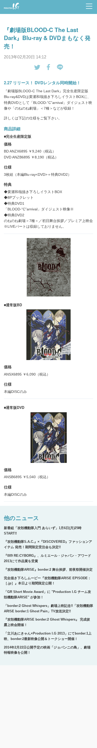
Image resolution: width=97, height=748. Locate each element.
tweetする (37, 67)
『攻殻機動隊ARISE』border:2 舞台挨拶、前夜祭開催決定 (48, 569)
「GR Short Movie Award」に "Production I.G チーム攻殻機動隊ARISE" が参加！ (47, 594)
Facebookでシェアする (49, 67)
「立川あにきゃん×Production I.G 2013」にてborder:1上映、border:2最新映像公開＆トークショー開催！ (48, 636)
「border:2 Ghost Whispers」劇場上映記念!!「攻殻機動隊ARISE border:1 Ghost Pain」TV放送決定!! (48, 608)
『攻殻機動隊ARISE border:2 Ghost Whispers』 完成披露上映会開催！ (47, 622)
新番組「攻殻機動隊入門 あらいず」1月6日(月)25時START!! (42, 530)
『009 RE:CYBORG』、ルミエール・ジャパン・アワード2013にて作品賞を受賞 (47, 558)
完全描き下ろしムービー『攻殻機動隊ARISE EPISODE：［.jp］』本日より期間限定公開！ (47, 580)
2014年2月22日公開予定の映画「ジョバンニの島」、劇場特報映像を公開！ (47, 650)
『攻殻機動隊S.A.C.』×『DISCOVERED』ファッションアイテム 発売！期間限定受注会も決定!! (48, 544)
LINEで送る (60, 67)
